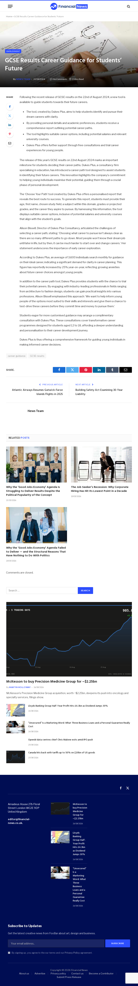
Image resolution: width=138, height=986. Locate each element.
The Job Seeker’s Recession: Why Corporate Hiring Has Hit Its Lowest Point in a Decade (99, 489)
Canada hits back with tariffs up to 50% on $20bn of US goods (61, 753)
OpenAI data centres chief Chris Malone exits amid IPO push (60, 740)
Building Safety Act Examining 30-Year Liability (99, 392)
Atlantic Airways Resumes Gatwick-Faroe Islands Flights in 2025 (37, 392)
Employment (13, 51)
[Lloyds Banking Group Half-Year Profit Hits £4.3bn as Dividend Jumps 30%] (15, 710)
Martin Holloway (20, 687)
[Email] (9, 143)
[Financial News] (69, 6)
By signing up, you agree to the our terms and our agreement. (51, 952)
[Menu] (10, 6)
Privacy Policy (72, 952)
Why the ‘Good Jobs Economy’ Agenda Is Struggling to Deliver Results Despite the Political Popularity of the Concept (33, 491)
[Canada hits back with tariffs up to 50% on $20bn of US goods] (15, 757)
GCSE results (37, 355)
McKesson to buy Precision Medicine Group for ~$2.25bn (51, 681)
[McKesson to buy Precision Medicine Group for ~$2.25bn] (69, 639)
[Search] (128, 6)
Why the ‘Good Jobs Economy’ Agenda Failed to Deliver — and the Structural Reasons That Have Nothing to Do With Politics (36, 552)
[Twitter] (9, 115)
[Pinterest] (9, 134)
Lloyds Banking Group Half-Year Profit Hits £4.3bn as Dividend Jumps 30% (68, 706)
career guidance (17, 355)
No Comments (60, 79)
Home (9, 16)
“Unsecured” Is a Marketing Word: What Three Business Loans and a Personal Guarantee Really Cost (79, 724)
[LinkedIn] (9, 124)
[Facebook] (9, 106)
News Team (23, 79)
